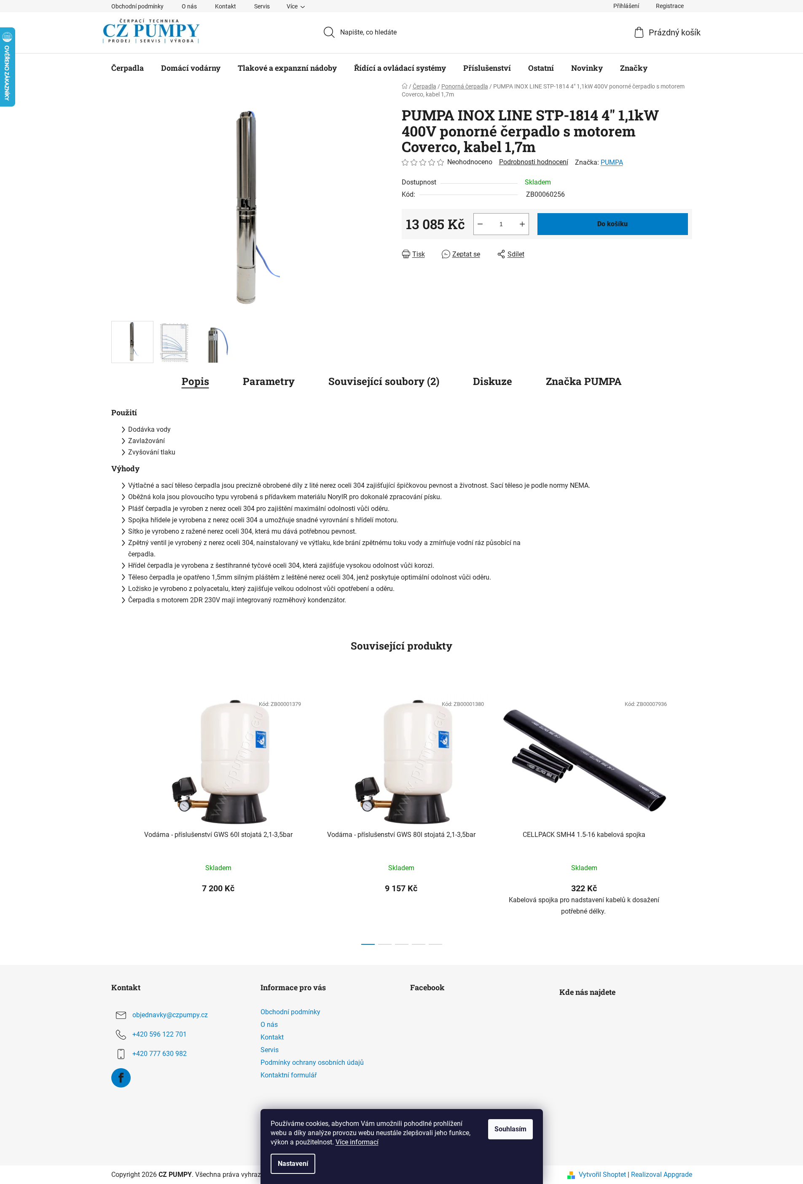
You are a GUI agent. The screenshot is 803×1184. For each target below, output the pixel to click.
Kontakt (225, 6)
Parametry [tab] (269, 381)
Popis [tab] (195, 381)
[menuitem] (127, 67)
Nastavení (293, 1164)
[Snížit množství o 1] (480, 224)
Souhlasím (510, 1129)
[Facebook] (121, 1078)
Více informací (357, 1142)
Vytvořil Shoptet (602, 1175)
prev (118, 817)
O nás (189, 6)
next (685, 817)
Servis (262, 6)
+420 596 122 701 (159, 1034)
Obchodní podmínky (137, 6)
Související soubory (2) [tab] (383, 381)
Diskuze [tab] (492, 381)
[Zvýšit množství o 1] (522, 224)
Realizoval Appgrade (661, 1175)
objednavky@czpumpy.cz (170, 1015)
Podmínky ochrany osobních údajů (312, 1062)
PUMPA (612, 162)
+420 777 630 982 (159, 1054)
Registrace (670, 6)
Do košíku (612, 224)
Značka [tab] (584, 381)
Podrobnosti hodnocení (533, 162)
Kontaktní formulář (289, 1075)
